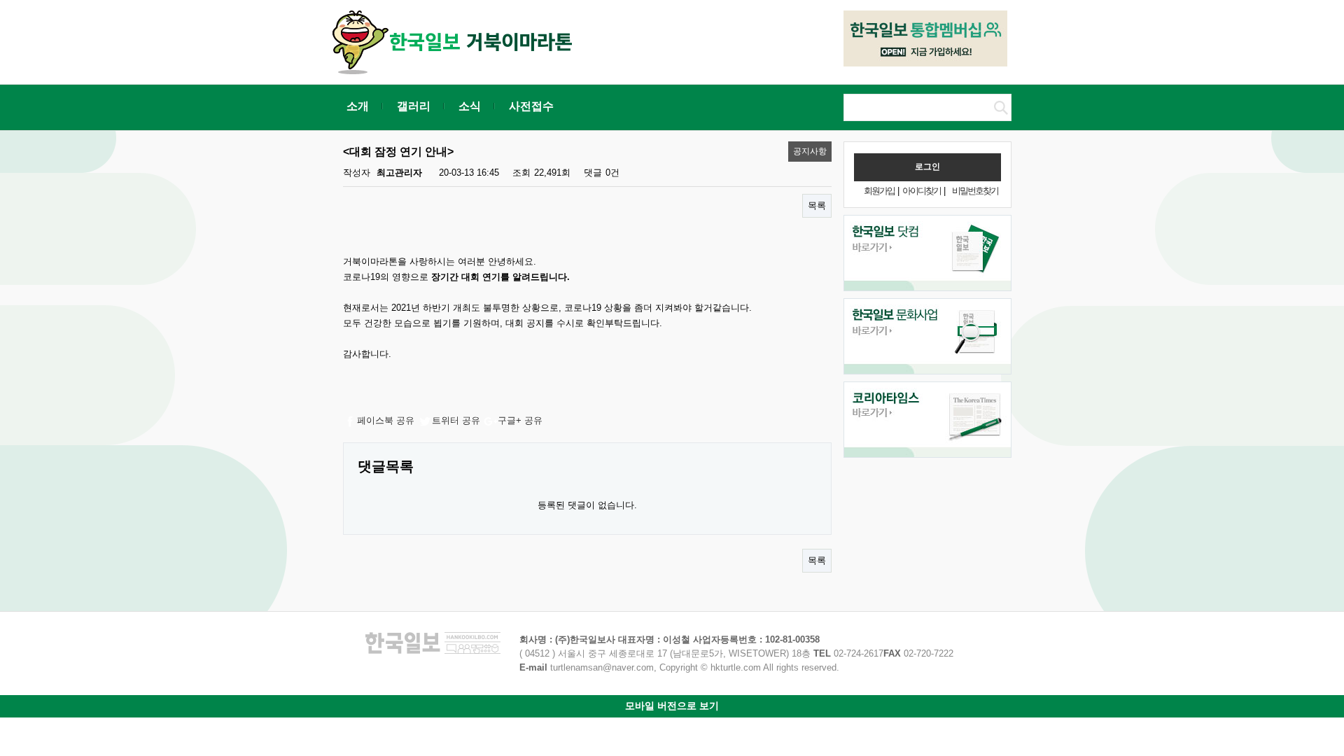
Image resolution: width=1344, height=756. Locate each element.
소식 (469, 106)
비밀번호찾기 (975, 191)
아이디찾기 (921, 191)
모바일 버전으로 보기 (672, 705)
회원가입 (879, 191)
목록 (817, 205)
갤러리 (413, 106)
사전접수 (531, 106)
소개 (357, 106)
